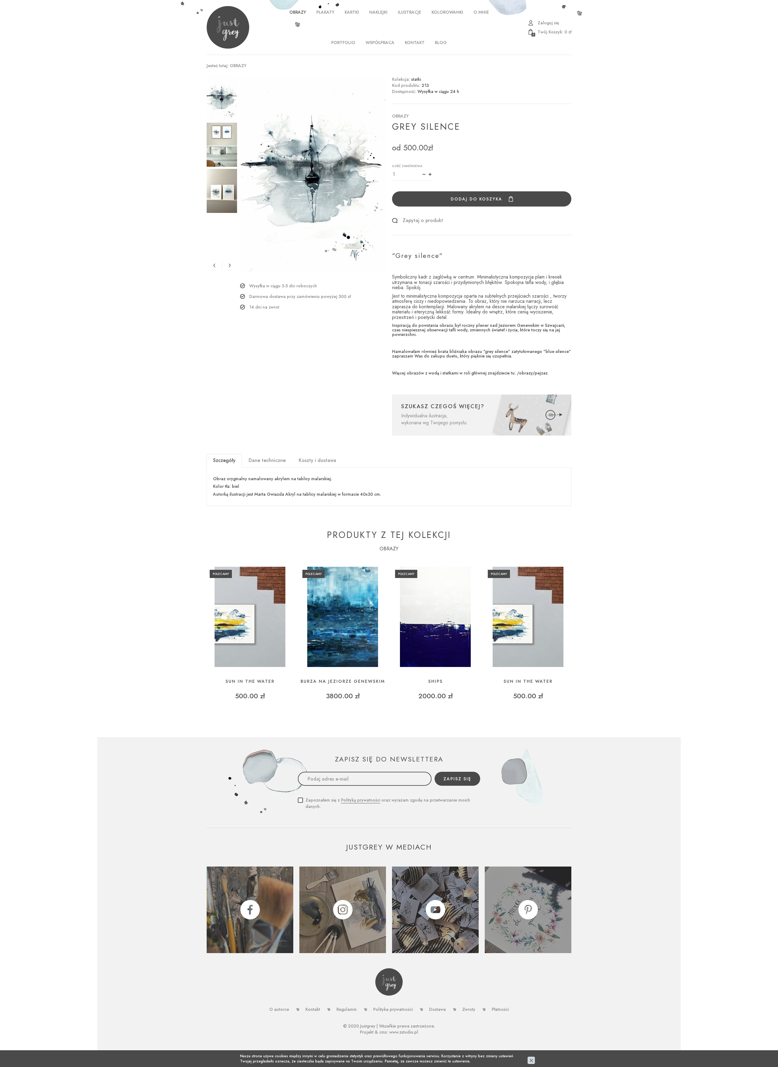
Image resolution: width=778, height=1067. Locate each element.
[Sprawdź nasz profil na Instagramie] (342, 910)
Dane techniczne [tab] (267, 460)
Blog (441, 42)
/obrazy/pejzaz (532, 373)
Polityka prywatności (393, 1009)
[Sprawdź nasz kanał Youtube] (435, 910)
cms (383, 1032)
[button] (214, 265)
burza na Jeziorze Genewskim (343, 681)
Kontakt (415, 42)
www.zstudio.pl (403, 1032)
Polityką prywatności (360, 800)
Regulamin (346, 1009)
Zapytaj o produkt (423, 220)
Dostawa (437, 1009)
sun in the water (249, 681)
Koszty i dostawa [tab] (317, 460)
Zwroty (468, 1009)
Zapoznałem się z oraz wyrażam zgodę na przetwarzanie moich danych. (387, 803)
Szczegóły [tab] (224, 460)
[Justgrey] (228, 27)
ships (435, 681)
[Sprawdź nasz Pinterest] (528, 910)
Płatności (500, 1009)
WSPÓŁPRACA (380, 42)
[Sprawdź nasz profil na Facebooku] (250, 910)
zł (551, 32)
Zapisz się (457, 779)
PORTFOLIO (343, 42)
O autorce (279, 1009)
